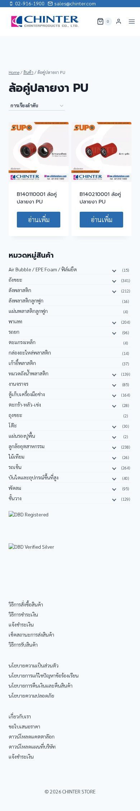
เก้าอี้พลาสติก (22, 363)
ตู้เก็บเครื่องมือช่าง (27, 394)
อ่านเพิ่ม (39, 219)
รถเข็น (15, 467)
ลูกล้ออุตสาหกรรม (27, 446)
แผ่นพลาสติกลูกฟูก (28, 311)
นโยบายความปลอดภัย (31, 695)
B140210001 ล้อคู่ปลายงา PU (100, 198)
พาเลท (15, 321)
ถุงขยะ (15, 415)
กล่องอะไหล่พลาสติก (30, 352)
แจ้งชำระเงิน (21, 624)
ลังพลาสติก (20, 290)
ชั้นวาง (15, 498)
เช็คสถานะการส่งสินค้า (31, 634)
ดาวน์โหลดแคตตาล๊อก (32, 736)
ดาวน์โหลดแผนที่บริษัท (32, 746)
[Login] (119, 21)
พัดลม (15, 487)
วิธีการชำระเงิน (23, 614)
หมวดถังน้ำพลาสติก (28, 373)
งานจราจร (18, 383)
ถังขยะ (15, 279)
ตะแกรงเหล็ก (22, 342)
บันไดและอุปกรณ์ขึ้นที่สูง (34, 477)
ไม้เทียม (16, 456)
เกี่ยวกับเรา (20, 716)
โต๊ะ (13, 425)
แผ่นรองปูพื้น (22, 435)
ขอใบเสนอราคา (24, 726)
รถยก (14, 331)
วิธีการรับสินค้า (23, 644)
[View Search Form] (86, 21)
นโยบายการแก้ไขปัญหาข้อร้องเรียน (44, 675)
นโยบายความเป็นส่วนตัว (34, 665)
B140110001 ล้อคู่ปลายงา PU (37, 198)
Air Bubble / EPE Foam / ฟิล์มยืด (43, 269)
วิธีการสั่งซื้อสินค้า (26, 604)
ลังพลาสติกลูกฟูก (26, 300)
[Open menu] (132, 21)
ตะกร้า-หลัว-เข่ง (25, 404)
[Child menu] (113, 270)
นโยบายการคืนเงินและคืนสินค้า (41, 685)
